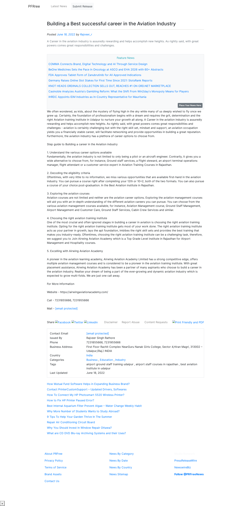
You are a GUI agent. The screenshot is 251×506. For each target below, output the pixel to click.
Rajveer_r (86, 34)
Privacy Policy (54, 460)
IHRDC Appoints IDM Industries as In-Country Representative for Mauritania (97, 97)
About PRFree (53, 453)
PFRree (34, 6)
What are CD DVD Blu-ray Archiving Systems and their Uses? (86, 433)
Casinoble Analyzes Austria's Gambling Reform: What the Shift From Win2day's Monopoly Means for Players (118, 91)
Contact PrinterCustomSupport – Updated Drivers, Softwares (87, 389)
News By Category (121, 453)
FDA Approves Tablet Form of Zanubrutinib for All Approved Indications (94, 75)
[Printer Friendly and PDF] (188, 322)
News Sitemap (118, 474)
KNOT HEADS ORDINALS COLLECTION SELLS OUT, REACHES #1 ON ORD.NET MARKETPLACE (109, 86)
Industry (120, 359)
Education (106, 359)
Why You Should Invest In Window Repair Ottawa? (79, 427)
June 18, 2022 (66, 34)
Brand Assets (53, 474)
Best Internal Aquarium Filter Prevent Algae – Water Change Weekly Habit (94, 405)
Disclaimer (111, 322)
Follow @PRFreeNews (189, 474)
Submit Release (82, 6)
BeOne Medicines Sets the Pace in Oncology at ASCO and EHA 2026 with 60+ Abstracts (105, 69)
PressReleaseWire (185, 460)
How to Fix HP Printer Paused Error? (70, 400)
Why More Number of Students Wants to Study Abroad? (83, 411)
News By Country (120, 467)
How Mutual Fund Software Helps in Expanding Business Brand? (88, 384)
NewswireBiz (182, 467)
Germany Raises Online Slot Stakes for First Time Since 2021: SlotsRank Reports (100, 80)
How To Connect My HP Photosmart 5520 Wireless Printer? (85, 395)
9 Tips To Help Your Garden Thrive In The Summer (79, 416)
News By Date (118, 460)
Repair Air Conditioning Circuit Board (71, 422)
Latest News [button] (59, 6)
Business (91, 359)
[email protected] (66, 308)
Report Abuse (131, 322)
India (89, 355)
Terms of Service (55, 467)
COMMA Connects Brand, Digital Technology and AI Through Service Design (97, 64)
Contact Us (52, 481)
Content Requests (156, 322)
